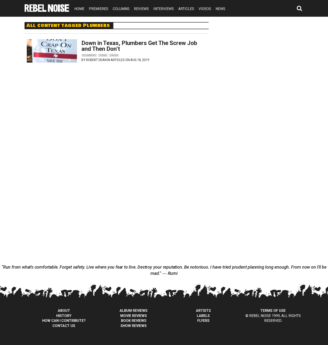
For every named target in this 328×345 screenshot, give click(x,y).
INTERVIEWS (163, 9)
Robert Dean (96, 60)
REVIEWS (141, 9)
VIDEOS (205, 9)
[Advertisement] (261, 50)
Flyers (203, 320)
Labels (203, 316)
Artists (203, 310)
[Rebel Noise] (47, 10)
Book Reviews (133, 320)
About (64, 310)
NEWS (220, 9)
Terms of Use (273, 310)
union (114, 55)
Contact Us (63, 326)
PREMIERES (98, 9)
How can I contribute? (64, 320)
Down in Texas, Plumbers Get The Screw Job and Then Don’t (139, 46)
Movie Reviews (133, 316)
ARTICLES (186, 9)
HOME (79, 9)
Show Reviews (133, 326)
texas (103, 55)
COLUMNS (121, 9)
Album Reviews (133, 310)
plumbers (89, 55)
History (63, 316)
